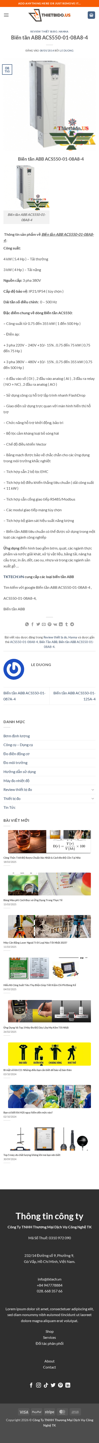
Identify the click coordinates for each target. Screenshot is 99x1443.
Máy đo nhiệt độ (16, 780)
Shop (50, 1331)
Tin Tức (9, 807)
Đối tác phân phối (50, 1343)
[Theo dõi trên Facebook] (31, 1385)
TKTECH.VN (13, 576)
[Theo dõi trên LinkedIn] (67, 1385)
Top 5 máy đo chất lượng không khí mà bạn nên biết (31, 1154)
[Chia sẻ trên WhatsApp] (27, 624)
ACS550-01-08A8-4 (24, 642)
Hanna (64, 31)
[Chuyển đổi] (93, 789)
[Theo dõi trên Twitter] (53, 1385)
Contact (49, 1367)
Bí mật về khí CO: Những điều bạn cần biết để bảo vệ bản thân (37, 1069)
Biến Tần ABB (48, 642)
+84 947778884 (49, 1285)
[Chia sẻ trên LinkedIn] (61, 624)
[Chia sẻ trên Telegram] (72, 624)
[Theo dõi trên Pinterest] (60, 1385)
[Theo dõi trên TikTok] (46, 1385)
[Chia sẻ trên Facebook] (32, 624)
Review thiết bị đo (43, 31)
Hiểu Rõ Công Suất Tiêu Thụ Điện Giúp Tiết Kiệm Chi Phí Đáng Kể (39, 985)
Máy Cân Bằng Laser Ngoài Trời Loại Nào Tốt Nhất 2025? (35, 942)
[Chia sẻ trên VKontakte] (55, 624)
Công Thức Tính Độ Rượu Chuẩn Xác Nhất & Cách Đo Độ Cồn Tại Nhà (42, 857)
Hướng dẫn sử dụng (19, 771)
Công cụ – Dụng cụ (18, 744)
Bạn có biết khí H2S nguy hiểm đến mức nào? (28, 1112)
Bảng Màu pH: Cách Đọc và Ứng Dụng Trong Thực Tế (32, 900)
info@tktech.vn (49, 1279)
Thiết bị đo (11, 798)
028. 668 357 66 (49, 1291)
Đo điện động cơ (16, 753)
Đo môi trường (15, 762)
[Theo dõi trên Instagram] (38, 1385)
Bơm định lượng (16, 736)
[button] (6, 15)
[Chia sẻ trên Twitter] (38, 624)
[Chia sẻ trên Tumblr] (66, 624)
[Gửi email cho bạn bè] (44, 624)
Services (49, 1337)
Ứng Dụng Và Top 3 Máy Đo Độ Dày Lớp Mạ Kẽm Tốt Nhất (36, 1027)
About (49, 1361)
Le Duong (66, 50)
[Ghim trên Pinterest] (49, 624)
